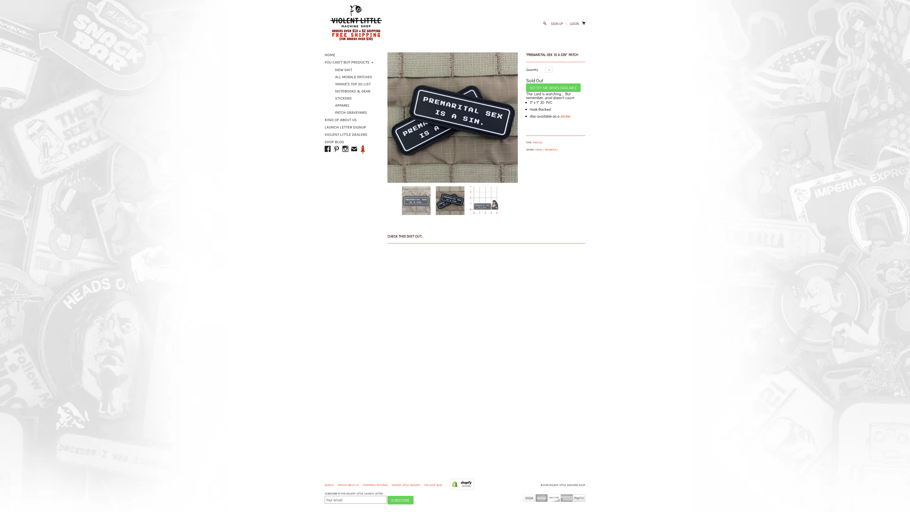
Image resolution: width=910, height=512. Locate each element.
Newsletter (363, 149)
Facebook (550, 149)
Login (574, 23)
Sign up (557, 23)
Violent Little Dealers (346, 134)
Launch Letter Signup (345, 127)
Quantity (532, 69)
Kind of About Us (341, 120)
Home (330, 55)
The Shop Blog (433, 485)
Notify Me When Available (553, 87)
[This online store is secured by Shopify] (462, 488)
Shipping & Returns (375, 485)
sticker (565, 116)
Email (538, 149)
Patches (537, 142)
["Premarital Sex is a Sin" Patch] (452, 117)
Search (329, 485)
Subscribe (400, 500)
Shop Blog (334, 142)
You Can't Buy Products (347, 62)
